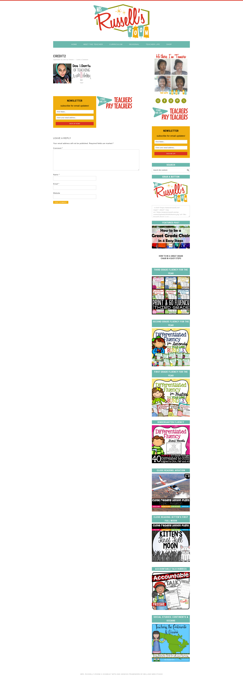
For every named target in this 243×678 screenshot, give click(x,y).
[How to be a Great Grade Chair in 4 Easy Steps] (171, 247)
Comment (58, 148)
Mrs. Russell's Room (121, 21)
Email (56, 184)
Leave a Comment (82, 59)
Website (56, 193)
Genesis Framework (130, 674)
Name (56, 175)
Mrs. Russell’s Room (90, 674)
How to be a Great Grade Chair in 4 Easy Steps (171, 257)
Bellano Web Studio (153, 674)
